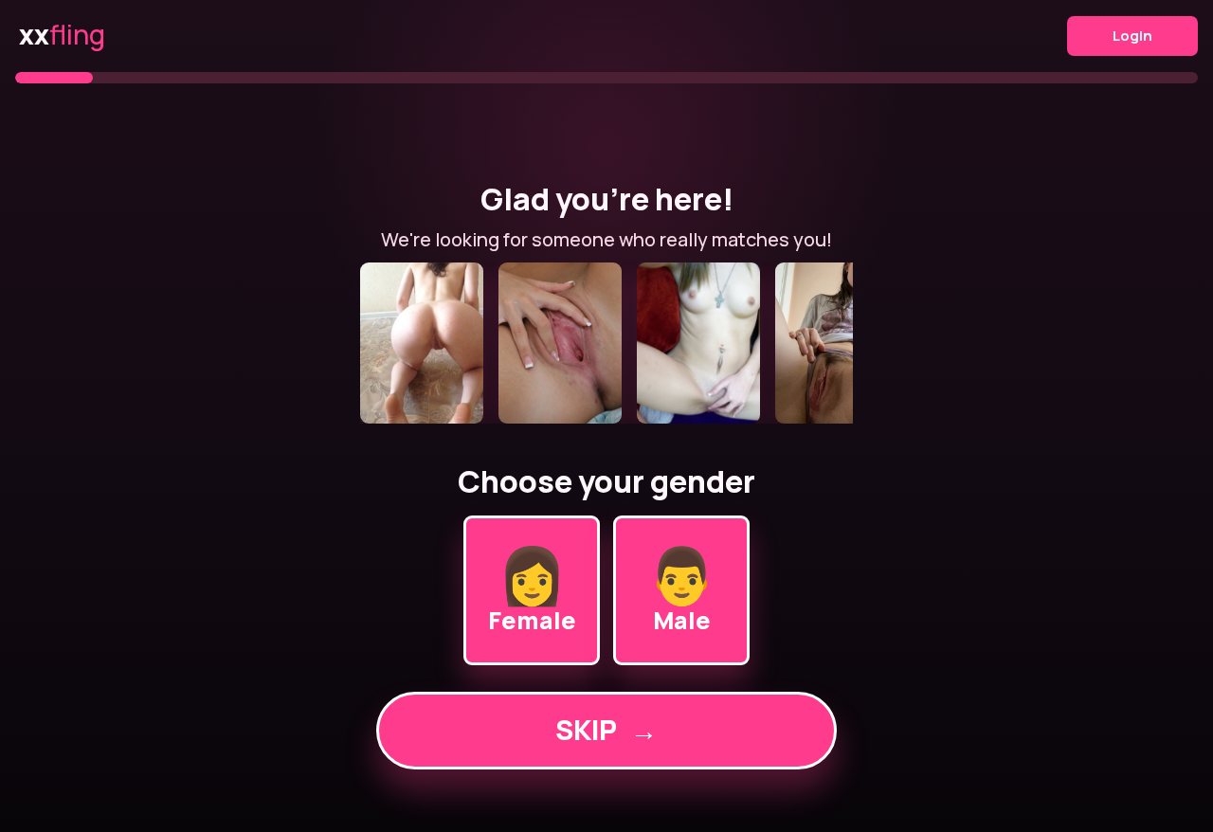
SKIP (606, 730)
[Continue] (606, 343)
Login (1132, 35)
